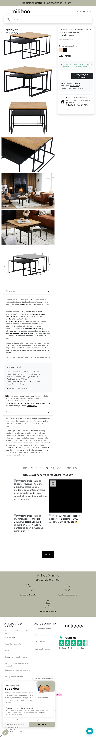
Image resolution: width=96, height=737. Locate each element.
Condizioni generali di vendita (16, 657)
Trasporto (8, 650)
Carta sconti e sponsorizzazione (17, 670)
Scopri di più (32, 406)
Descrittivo (11, 291)
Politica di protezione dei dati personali (16, 665)
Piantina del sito (40, 641)
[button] (30, 495)
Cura (8, 412)
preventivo (74, 86)
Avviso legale (9, 637)
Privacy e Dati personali (14, 677)
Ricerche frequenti (42, 649)
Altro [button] (48, 554)
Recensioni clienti (41, 635)
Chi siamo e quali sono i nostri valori (16, 632)
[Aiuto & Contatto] (79, 11)
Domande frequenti (42, 628)
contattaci (64, 88)
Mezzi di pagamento (12, 644)
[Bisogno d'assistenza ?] (89, 731)
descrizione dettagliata (66, 39)
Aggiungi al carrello (82, 76)
